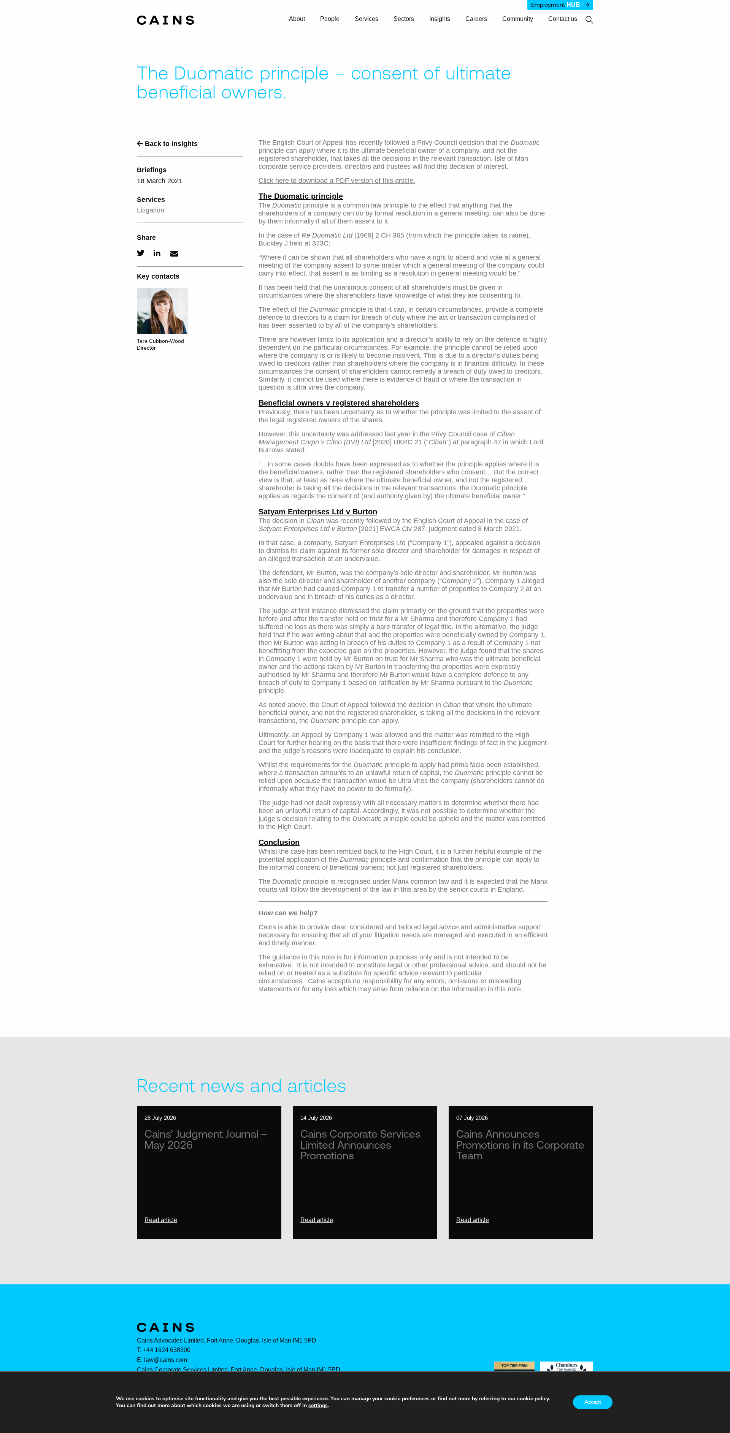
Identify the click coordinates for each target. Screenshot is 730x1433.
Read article (160, 1220)
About (297, 19)
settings (318, 1405)
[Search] (585, 20)
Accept (592, 1402)
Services (366, 19)
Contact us (562, 19)
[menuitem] (300, 19)
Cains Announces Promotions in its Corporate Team (520, 1144)
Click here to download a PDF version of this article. (337, 180)
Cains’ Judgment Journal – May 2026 (205, 1139)
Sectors (404, 19)
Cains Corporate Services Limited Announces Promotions (360, 1144)
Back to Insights (170, 143)
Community (517, 19)
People (330, 19)
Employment (555, 5)
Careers (476, 19)
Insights (439, 19)
